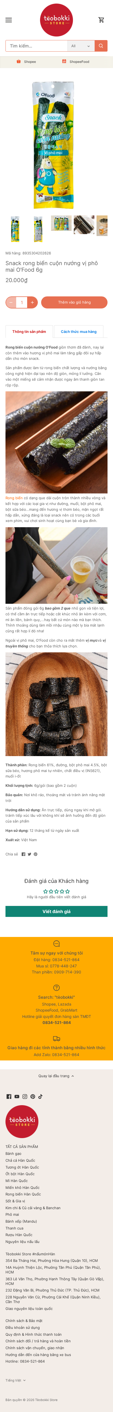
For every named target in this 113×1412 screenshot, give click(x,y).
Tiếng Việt (13, 1380)
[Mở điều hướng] (8, 20)
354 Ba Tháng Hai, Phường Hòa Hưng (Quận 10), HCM (51, 1260)
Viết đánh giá (56, 911)
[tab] (29, 331)
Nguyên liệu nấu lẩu (22, 1241)
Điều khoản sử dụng (22, 1327)
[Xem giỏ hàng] (101, 20)
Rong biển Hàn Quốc (23, 1194)
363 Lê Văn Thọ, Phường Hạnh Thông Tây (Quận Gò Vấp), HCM (54, 1281)
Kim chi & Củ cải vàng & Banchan (33, 1208)
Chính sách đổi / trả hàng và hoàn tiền (38, 1341)
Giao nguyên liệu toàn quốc (29, 1308)
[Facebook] (9, 1096)
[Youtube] (17, 1096)
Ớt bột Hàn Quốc (20, 1174)
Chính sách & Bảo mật (24, 1320)
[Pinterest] (32, 1096)
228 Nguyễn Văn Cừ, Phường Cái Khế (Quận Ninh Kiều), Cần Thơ (53, 1299)
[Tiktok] (40, 1096)
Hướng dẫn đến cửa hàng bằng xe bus (38, 1354)
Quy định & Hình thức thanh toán (33, 1334)
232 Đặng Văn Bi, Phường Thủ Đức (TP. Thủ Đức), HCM (52, 1290)
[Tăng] (32, 302)
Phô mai (12, 1214)
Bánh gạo (13, 1153)
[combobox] (36, 45)
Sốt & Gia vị (15, 1201)
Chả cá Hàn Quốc (20, 1160)
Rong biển (14, 498)
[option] (15, 229)
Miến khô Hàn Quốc (22, 1187)
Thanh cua (14, 1228)
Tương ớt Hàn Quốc (22, 1167)
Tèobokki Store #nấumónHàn (30, 1254)
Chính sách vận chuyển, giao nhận (34, 1348)
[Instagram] (24, 1096)
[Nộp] (101, 45)
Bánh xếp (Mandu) (21, 1221)
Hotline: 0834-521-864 (25, 1361)
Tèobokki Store (46, 1400)
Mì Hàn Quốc (16, 1180)
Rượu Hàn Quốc (18, 1235)
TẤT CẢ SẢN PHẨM (21, 1146)
